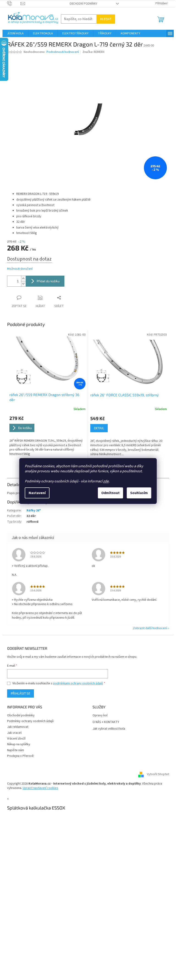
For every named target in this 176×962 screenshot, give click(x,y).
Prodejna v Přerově (20, 756)
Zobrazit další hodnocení (150, 628)
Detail (99, 428)
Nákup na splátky (18, 744)
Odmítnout (110, 492)
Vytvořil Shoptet (158, 774)
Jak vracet (14, 733)
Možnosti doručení (20, 269)
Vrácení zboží (16, 738)
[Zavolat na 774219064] (14, 3)
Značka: (93, 52)
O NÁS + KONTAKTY (106, 722)
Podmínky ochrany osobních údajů (30, 721)
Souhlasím (139, 492)
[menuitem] (15, 33)
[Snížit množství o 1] (23, 283)
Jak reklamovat (17, 727)
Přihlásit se (20, 693)
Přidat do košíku (48, 281)
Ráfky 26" (34, 510)
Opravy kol (100, 715)
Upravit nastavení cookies (40, 788)
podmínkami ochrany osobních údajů (78, 683)
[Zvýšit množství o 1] (23, 278)
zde (106, 481)
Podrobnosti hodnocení (63, 52)
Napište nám (15, 750)
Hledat (105, 19)
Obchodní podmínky (83, 4)
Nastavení (37, 492)
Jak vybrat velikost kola (109, 729)
